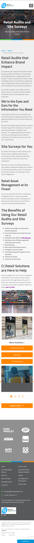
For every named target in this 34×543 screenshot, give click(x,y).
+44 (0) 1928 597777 (10, 495)
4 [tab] (23, 396)
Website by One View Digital (7, 532)
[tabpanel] (17, 379)
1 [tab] (11, 396)
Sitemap (3, 535)
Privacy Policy (22, 484)
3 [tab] (19, 396)
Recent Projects (6, 478)
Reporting (17, 355)
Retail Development (17, 348)
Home (3, 50)
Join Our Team (22, 466)
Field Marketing (17, 361)
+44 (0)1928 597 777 (10, 529)
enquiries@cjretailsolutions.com (13, 491)
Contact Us (25, 541)
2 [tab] (15, 396)
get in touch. (10, 287)
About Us (4, 475)
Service (9, 50)
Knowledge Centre (6, 482)
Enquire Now (15, 405)
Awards (20, 475)
